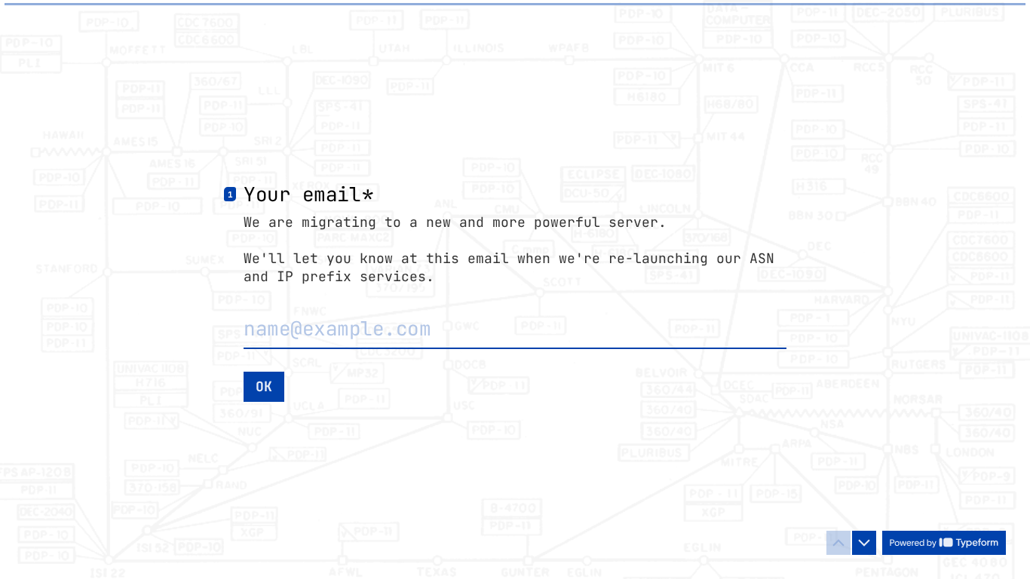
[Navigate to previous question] (838, 543)
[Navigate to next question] (864, 543)
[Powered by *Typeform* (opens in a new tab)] (944, 543)
